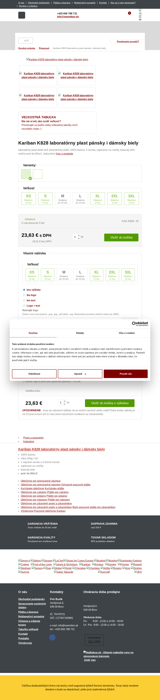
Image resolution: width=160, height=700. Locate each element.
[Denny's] (24, 561)
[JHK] (138, 572)
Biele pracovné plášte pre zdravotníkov (93, 507)
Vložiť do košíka (121, 237)
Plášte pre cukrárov (58, 492)
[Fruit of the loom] (41, 564)
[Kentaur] (97, 564)
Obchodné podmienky (39, 2)
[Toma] (93, 568)
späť (26, 40)
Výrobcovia (27, 511)
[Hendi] (67, 568)
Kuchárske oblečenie (32, 488)
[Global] (57, 568)
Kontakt (103, 2)
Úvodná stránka (26, 48)
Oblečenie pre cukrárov (34, 492)
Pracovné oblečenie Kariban (49, 511)
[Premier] (123, 564)
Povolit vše (126, 373)
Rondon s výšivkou (28, 6)
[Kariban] (84, 564)
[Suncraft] (104, 572)
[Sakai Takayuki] (63, 572)
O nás (21, 2)
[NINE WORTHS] (112, 561)
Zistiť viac (90, 660)
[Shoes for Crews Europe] (78, 561)
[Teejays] (37, 568)
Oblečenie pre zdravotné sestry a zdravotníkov (46, 503)
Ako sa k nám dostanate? (123, 2)
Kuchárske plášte (54, 488)
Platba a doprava (61, 2)
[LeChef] (58, 561)
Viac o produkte (64, 153)
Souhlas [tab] (33, 332)
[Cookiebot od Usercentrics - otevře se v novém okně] (134, 323)
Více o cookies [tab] (127, 332)
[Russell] (136, 564)
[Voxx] (126, 568)
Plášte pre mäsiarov (59, 499)
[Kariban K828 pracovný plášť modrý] (37, 174)
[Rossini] (116, 568)
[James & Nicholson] (65, 564)
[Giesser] (46, 561)
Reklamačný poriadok (84, 2)
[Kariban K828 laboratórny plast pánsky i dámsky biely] (26, 174)
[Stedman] (24, 568)
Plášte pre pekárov (57, 496)
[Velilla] (105, 568)
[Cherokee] (79, 568)
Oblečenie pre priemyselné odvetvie (41, 481)
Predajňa (23, 638)
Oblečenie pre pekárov (33, 496)
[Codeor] (23, 564)
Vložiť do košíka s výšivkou (110, 403)
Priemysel (44, 48)
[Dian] (47, 568)
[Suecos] (23, 572)
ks (81, 236)
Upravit (78, 373)
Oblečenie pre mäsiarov (34, 499)
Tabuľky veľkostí (28, 629)
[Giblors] (35, 561)
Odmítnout (34, 373)
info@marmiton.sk (68, 16)
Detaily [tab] (80, 332)
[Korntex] (110, 564)
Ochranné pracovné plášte (75, 484)
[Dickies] (136, 568)
